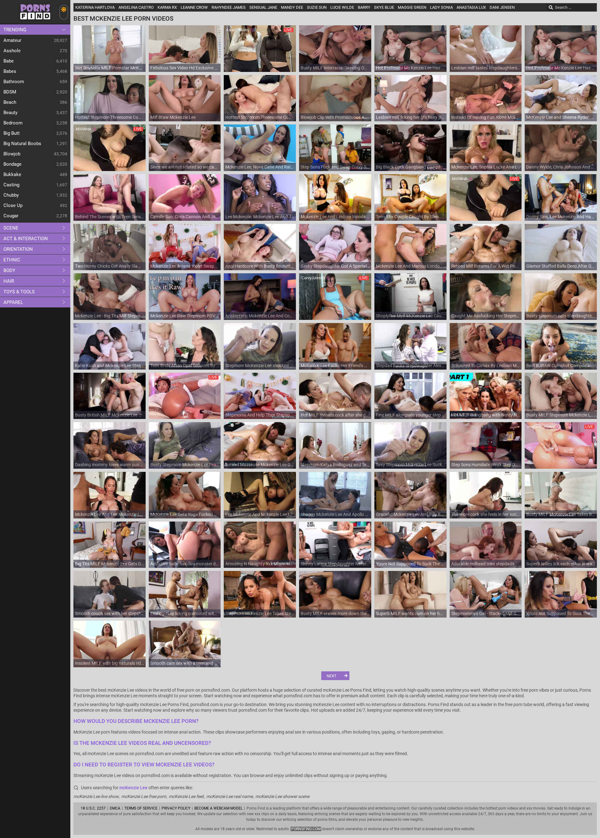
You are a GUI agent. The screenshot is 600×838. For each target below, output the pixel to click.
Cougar (10, 216)
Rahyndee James (229, 7)
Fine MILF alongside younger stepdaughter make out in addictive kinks (410, 414)
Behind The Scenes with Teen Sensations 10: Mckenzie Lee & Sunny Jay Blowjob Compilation (109, 216)
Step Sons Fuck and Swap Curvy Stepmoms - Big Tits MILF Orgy (335, 166)
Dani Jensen (502, 7)
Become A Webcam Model (218, 808)
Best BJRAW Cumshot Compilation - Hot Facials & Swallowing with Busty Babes (560, 365)
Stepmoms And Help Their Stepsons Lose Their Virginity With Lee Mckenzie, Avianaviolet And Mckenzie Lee (259, 414)
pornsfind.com (306, 829)
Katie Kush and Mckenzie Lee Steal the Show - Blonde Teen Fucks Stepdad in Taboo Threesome (109, 365)
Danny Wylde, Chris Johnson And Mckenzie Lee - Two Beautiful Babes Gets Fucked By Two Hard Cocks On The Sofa (560, 166)
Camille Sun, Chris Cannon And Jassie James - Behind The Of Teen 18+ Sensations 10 (184, 216)
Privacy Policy (176, 808)
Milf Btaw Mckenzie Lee (173, 117)
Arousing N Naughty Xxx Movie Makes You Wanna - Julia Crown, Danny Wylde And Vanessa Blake (259, 563)
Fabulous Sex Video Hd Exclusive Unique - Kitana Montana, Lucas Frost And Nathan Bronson (184, 67)
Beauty (10, 112)
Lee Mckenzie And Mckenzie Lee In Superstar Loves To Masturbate (259, 514)
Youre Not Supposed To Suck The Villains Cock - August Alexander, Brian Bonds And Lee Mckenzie (410, 563)
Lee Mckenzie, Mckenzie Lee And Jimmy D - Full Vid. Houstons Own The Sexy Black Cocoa (259, 216)
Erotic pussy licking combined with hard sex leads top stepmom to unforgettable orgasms (184, 613)
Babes (9, 71)
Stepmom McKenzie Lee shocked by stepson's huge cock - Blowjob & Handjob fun (259, 365)
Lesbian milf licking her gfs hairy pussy (410, 117)
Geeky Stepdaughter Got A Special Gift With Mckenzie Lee (335, 266)
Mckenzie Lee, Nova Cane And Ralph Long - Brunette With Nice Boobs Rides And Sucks (259, 166)
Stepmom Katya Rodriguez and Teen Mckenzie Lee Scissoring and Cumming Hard (335, 464)
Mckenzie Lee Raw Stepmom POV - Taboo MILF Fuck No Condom (184, 315)
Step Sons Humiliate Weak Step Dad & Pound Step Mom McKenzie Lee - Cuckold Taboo (485, 464)
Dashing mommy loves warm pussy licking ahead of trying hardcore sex (109, 464)
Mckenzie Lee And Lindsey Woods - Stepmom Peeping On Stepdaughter (335, 216)
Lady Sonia (441, 7)
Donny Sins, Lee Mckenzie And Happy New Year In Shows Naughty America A (560, 216)
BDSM (9, 92)
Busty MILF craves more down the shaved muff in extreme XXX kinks (335, 613)
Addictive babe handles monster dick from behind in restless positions (184, 563)
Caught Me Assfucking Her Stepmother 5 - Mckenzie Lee (485, 315)
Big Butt (11, 133)
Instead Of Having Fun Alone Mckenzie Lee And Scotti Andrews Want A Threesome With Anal (485, 117)
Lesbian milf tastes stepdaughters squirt (485, 67)
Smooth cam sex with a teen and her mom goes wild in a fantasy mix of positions (184, 663)
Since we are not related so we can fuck (184, 166)
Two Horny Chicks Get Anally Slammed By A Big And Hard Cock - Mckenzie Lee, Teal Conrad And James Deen (109, 266)
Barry (364, 7)
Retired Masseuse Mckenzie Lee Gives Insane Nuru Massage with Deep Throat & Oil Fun (259, 464)
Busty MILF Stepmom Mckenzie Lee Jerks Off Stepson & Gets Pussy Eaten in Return (560, 414)
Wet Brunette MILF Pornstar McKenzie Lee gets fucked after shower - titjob (109, 67)
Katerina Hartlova (95, 7)
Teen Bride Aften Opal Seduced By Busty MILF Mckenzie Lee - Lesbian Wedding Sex (184, 365)
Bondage (12, 164)
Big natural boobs (22, 143)
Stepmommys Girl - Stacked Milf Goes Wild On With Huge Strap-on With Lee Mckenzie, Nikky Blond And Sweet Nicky (485, 613)
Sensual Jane (263, 7)
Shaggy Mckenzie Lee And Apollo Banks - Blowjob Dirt (335, 514)
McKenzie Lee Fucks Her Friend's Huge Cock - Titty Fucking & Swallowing (335, 365)
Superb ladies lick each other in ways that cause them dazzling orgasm (560, 563)
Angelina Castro (136, 7)
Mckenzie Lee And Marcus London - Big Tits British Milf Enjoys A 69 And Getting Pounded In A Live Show (410, 266)
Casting (11, 185)
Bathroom (13, 81)
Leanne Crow (194, 7)
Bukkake (12, 174)
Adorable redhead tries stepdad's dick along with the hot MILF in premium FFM (485, 563)
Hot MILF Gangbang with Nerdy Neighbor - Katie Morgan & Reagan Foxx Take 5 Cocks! (485, 414)
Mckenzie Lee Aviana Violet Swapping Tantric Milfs (184, 266)
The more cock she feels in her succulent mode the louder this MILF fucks (485, 514)
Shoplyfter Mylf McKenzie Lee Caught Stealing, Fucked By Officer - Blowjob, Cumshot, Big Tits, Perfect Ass (410, 315)
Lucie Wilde (342, 7)
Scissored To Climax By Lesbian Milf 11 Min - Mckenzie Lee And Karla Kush (485, 365)
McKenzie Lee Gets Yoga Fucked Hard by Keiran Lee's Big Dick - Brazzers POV (184, 514)
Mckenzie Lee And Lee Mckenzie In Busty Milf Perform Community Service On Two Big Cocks (109, 514)
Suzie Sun (317, 7)
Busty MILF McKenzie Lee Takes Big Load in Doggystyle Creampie (560, 514)
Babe (8, 61)
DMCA (115, 808)
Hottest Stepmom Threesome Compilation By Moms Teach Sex (109, 117)
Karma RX (167, 7)
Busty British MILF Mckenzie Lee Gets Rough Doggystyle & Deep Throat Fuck (109, 414)
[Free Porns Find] (35, 22)
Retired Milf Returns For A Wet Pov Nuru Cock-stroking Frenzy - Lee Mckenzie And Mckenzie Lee (485, 266)
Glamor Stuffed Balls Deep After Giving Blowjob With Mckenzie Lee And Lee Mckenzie (560, 266)
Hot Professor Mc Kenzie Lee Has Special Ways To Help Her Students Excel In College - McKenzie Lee (410, 67)
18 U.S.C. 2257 (93, 808)
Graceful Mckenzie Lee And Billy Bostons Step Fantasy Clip (410, 514)
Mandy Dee (292, 7)
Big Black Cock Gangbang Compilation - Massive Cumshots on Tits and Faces (410, 166)
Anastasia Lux (471, 7)
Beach (9, 102)
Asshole (12, 50)
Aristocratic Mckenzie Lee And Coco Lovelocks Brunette (259, 315)
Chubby (11, 195)
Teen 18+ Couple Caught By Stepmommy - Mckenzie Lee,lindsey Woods (410, 216)
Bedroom (12, 123)
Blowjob (11, 154)
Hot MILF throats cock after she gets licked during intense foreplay (335, 414)
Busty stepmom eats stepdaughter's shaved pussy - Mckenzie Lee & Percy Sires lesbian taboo (560, 315)
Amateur (12, 40)
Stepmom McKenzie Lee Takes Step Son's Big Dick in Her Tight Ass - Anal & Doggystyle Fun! (259, 613)
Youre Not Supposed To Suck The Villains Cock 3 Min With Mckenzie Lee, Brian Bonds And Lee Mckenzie (560, 613)
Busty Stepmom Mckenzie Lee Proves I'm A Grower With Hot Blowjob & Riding (184, 464)
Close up (12, 205)
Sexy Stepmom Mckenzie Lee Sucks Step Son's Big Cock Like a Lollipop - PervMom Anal (410, 464)
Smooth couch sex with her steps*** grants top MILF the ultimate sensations (109, 613)
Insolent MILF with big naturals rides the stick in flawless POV (109, 663)
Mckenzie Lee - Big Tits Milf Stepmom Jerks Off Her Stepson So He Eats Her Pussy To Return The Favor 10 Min (109, 315)
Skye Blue (384, 7)
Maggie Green (412, 7)
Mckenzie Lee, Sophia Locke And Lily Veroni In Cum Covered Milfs (485, 166)
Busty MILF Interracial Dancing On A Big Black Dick (335, 67)
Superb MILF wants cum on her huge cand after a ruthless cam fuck (410, 613)
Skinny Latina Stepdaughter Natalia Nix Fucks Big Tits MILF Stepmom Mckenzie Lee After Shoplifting (335, 563)
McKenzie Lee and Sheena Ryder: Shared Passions (560, 117)
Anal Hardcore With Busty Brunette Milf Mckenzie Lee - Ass (259, 266)
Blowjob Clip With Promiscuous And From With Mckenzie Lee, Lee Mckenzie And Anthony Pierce (335, 117)
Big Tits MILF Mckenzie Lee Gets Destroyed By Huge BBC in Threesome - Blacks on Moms (109, 563)
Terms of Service (141, 808)
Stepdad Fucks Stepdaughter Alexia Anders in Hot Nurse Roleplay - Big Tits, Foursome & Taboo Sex (410, 365)
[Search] (551, 7)
